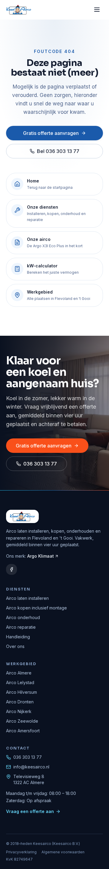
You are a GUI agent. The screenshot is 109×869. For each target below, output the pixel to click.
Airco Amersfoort (23, 730)
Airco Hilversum (21, 692)
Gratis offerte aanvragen (51, 133)
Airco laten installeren (27, 598)
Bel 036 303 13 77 (58, 151)
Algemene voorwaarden (62, 852)
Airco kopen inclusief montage (36, 607)
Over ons (15, 646)
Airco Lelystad (20, 682)
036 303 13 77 (40, 464)
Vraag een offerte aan (30, 811)
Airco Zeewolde (22, 721)
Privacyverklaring (21, 852)
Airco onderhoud (23, 617)
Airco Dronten (20, 701)
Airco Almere (18, 672)
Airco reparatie (21, 627)
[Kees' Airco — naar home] (18, 9)
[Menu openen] (97, 10)
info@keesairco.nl (31, 766)
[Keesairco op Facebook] (11, 569)
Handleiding (18, 636)
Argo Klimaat (40, 556)
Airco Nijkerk (18, 711)
